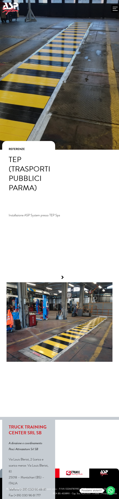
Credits (96, 493)
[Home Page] (11, 9)
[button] (56, 277)
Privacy (105, 493)
